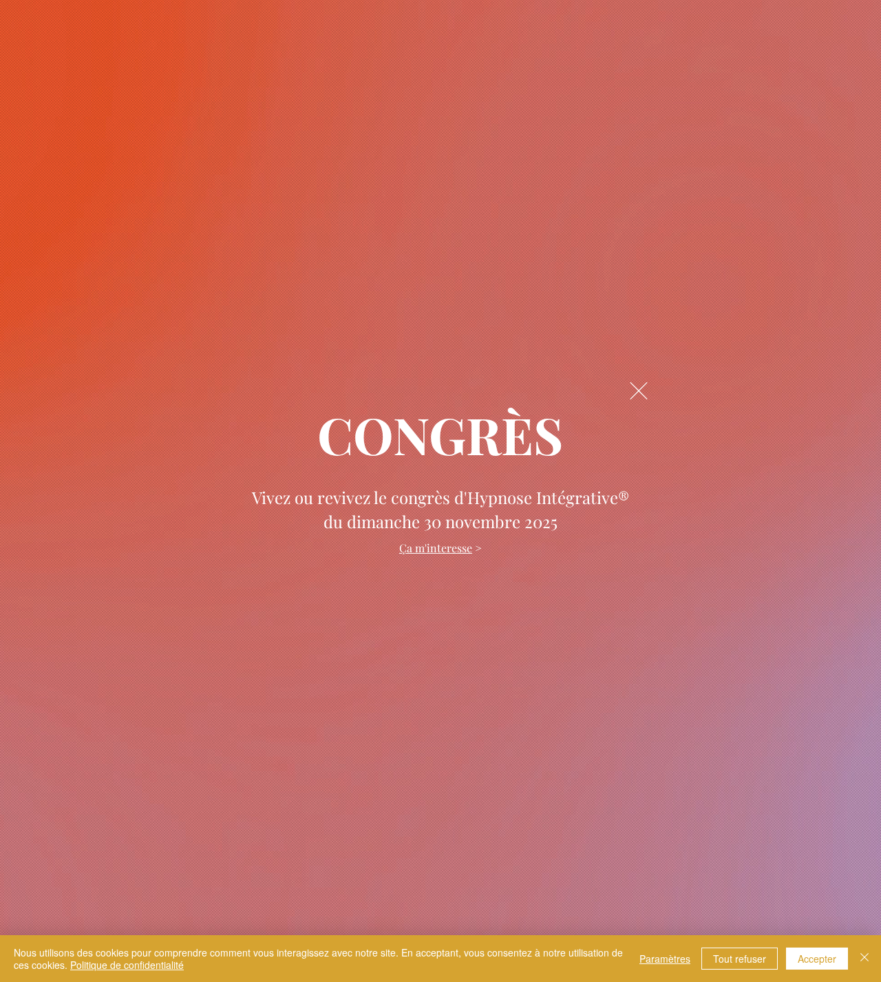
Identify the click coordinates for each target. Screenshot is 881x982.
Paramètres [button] (664, 958)
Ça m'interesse (435, 548)
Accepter (817, 958)
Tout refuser (739, 958)
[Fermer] (864, 958)
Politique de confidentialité (127, 965)
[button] (638, 390)
